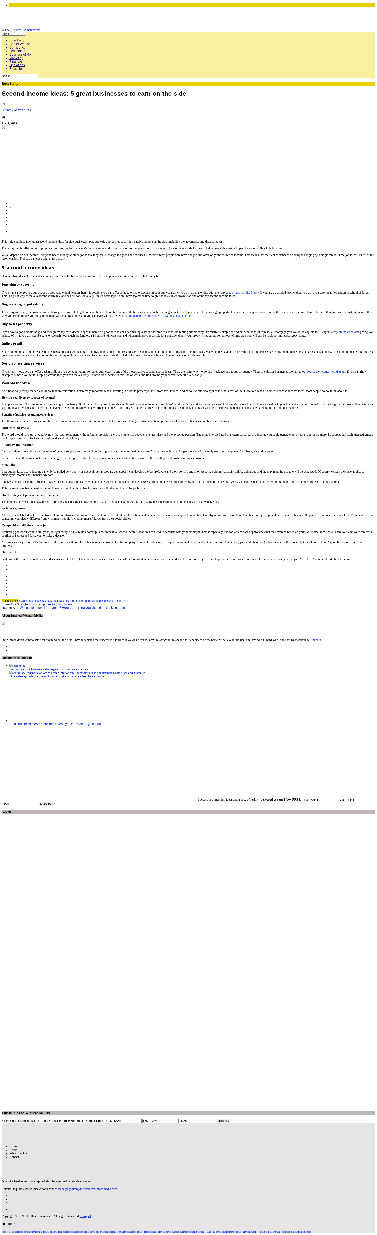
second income (84, 600)
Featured (6, 1231)
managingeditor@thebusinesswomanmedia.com (87, 1189)
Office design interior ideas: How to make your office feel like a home (56, 676)
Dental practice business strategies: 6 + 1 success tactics (48, 669)
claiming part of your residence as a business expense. (158, 315)
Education (16, 68)
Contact (14, 1157)
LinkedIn (315, 639)
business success (62, 1231)
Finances (15, 61)
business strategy (108, 1231)
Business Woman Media (17, 110)
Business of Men (21, 54)
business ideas (50, 600)
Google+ (85, 1216)
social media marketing (291, 1231)
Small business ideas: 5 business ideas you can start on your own (55, 724)
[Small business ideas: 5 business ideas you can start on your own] (44, 720)
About (13, 1150)
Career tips (94, 1231)
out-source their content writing (321, 371)
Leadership (17, 51)
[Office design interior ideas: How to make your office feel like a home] (77, 672)
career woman (257, 1231)
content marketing (32, 1231)
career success (172, 1231)
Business (307, 1231)
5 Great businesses (29, 600)
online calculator (349, 332)
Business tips (67, 600)
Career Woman (20, 44)
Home (13, 1146)
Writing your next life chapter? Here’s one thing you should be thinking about (73, 607)
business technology (205, 1231)
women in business (126, 1231)
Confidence (17, 47)
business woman (187, 1231)
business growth (242, 1231)
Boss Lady (16, 40)
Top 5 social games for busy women (49, 604)
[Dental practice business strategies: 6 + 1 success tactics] (20, 665)
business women (272, 1231)
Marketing (16, 58)
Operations (17, 65)
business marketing (80, 1231)
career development (225, 1231)
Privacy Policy (18, 1153)
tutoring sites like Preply (244, 292)
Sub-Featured (118, 600)
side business (101, 600)
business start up (157, 1231)
